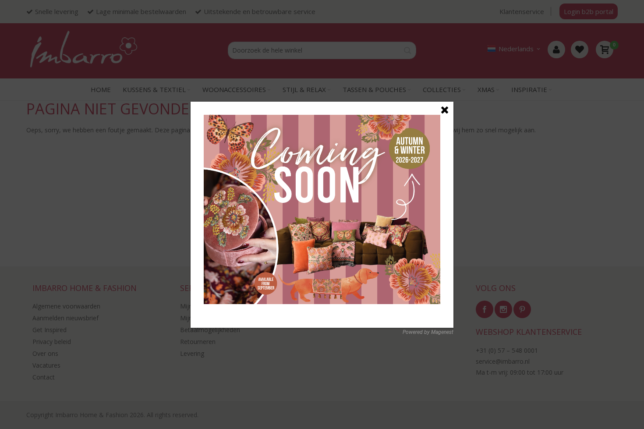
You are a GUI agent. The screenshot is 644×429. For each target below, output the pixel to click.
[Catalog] (322, 119)
